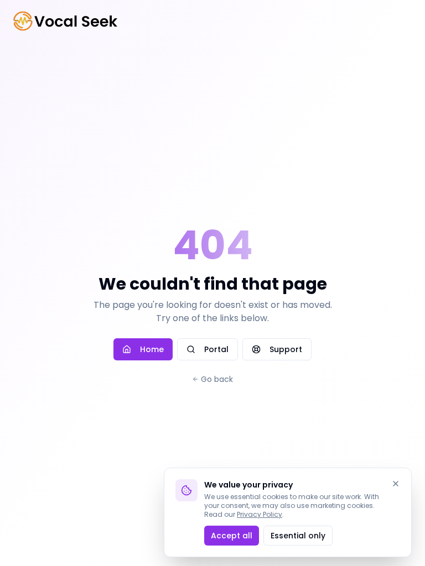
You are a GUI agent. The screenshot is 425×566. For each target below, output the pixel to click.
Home (152, 349)
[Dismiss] (395, 483)
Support (285, 349)
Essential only (298, 535)
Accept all (231, 535)
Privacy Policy (259, 514)
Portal (216, 349)
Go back (217, 379)
